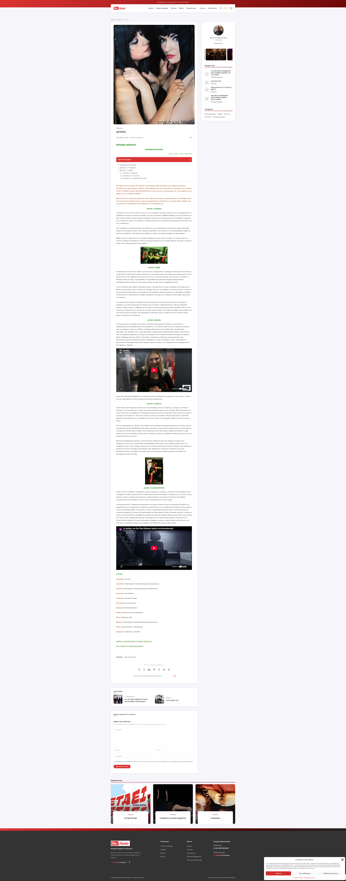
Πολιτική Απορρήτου (309, 877)
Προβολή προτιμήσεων (330, 873)
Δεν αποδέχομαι (304, 873)
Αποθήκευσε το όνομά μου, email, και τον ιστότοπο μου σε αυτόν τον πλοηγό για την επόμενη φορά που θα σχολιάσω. (154, 761)
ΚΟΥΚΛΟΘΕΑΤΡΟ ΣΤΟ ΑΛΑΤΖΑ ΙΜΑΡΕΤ (221, 88)
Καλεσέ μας (217, 845)
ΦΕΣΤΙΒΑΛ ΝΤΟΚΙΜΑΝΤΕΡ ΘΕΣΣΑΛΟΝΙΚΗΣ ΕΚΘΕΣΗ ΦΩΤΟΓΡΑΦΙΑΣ (219, 97)
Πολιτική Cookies (298, 877)
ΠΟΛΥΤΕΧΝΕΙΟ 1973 (172, 700)
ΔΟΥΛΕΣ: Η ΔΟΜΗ (126, 170)
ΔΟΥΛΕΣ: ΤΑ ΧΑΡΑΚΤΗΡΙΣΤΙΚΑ (135, 178)
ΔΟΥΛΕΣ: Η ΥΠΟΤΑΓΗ (131, 176)
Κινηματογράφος (219, 117)
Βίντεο (227, 114)
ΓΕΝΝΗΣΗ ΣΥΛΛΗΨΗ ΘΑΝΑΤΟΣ (173, 818)
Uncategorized (211, 114)
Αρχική (113, 19)
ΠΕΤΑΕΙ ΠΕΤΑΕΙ (130, 818)
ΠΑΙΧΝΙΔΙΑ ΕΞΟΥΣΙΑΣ (128, 165)
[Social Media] (129, 862)
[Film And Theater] (120, 8)
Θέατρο (119, 19)
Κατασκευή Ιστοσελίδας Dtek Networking (221, 877)
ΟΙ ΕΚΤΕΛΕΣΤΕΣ (216, 81)
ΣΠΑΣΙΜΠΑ (215, 818)
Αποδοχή (278, 873)
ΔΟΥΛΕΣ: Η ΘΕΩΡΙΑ (130, 173)
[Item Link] (130, 804)
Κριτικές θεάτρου (130, 657)
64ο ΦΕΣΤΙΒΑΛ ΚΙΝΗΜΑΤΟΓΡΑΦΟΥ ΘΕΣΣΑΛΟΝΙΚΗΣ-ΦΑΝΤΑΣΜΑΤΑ (136, 700)
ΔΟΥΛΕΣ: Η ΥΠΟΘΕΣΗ (128, 168)
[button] (342, 860)
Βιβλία (221, 114)
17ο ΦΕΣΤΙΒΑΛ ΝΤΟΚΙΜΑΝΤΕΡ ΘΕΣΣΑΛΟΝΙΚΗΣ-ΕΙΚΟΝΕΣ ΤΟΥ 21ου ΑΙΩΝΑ (221, 73)
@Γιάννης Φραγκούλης (218, 38)
